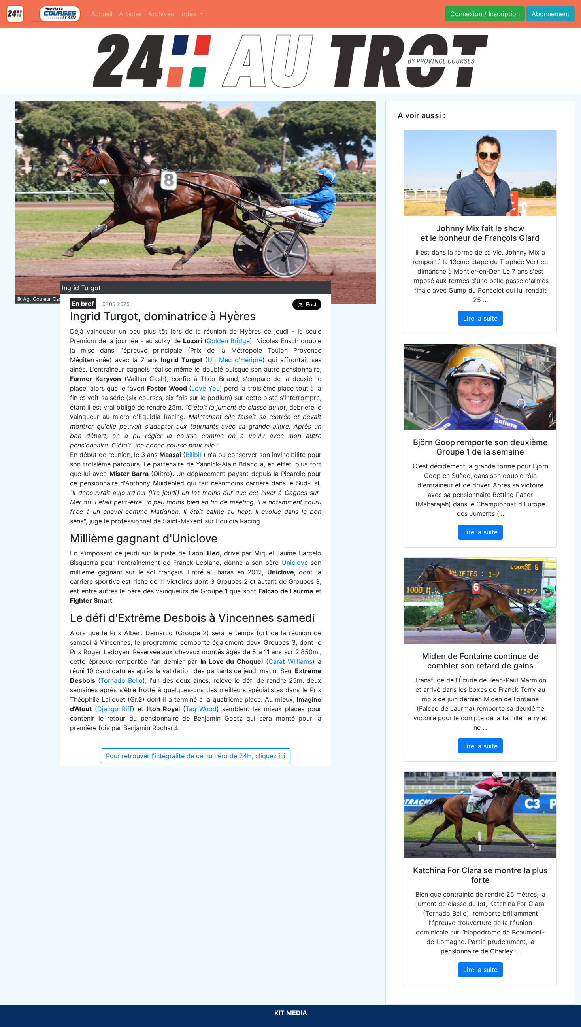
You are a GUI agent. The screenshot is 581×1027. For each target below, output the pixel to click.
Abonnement (551, 14)
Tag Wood (201, 709)
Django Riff (114, 709)
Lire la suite (480, 318)
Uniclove (295, 562)
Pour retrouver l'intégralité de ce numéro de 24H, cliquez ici (195, 756)
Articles (130, 14)
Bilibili (194, 455)
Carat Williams (290, 661)
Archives (161, 14)
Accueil (102, 14)
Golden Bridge (228, 341)
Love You (205, 388)
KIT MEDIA (290, 1013)
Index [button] (189, 14)
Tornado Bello (121, 680)
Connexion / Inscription (485, 14)
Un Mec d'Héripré (235, 360)
